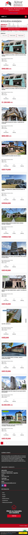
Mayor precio (21, 35)
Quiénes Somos (5, 498)
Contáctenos (5, 500)
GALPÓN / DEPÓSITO (6, 323)
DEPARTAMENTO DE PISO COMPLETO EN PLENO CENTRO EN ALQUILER (14, 392)
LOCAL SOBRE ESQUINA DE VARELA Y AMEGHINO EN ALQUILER (13, 123)
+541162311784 (9, 8)
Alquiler (3, 496)
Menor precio (12, 35)
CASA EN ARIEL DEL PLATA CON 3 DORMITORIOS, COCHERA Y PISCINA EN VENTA (12, 425)
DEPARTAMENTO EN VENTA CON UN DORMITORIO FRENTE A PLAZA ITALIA (14, 257)
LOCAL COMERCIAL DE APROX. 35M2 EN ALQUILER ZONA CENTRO (14, 89)
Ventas (3, 494)
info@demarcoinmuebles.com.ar (8, 483)
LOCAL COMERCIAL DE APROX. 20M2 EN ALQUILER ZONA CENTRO (14, 55)
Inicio (3, 492)
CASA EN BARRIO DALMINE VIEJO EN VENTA (11, 155)
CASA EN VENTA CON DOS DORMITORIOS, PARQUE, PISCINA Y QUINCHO (12, 224)
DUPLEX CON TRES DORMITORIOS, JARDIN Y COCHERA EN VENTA (14, 291)
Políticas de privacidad (7, 502)
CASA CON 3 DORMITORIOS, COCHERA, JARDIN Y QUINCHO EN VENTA (12, 358)
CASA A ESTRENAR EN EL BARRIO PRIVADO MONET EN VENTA (13, 190)
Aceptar (23, 532)
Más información (9, 533)
